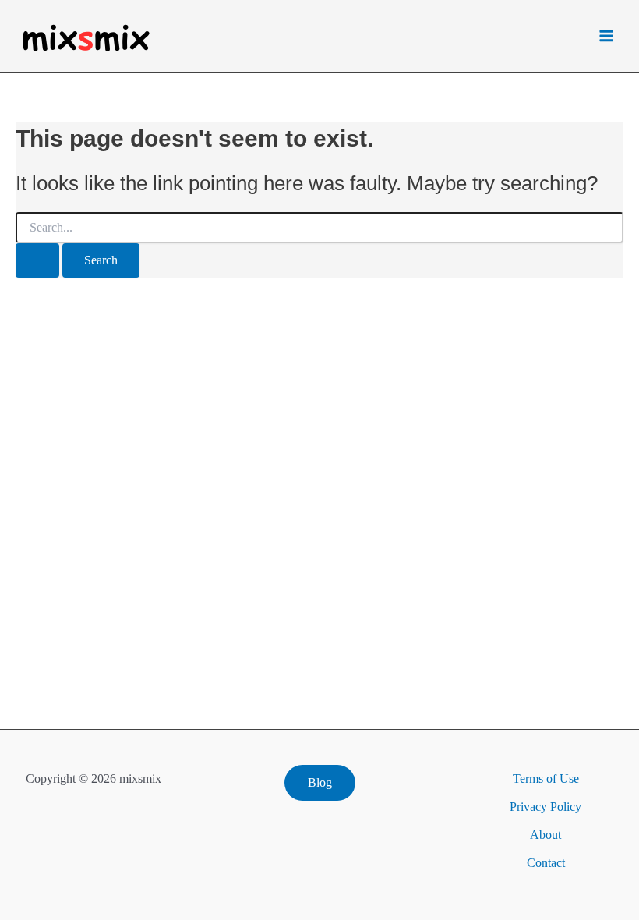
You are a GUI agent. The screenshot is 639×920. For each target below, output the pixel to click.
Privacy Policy (545, 806)
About (545, 834)
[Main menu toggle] (606, 36)
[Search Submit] (37, 260)
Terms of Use (546, 778)
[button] (319, 783)
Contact (546, 862)
